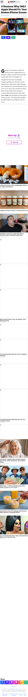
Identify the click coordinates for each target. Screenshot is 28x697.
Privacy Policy (24, 695)
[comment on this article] (21, 682)
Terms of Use (21, 695)
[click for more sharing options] (13, 37)
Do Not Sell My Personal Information (14, 695)
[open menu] (2, 1)
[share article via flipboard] (16, 682)
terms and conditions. (17, 690)
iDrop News (12, 689)
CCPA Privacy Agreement (4, 695)
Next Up (13, 135)
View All (15, 142)
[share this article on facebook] (3, 37)
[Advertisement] (14, 54)
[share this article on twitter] (8, 37)
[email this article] (11, 682)
